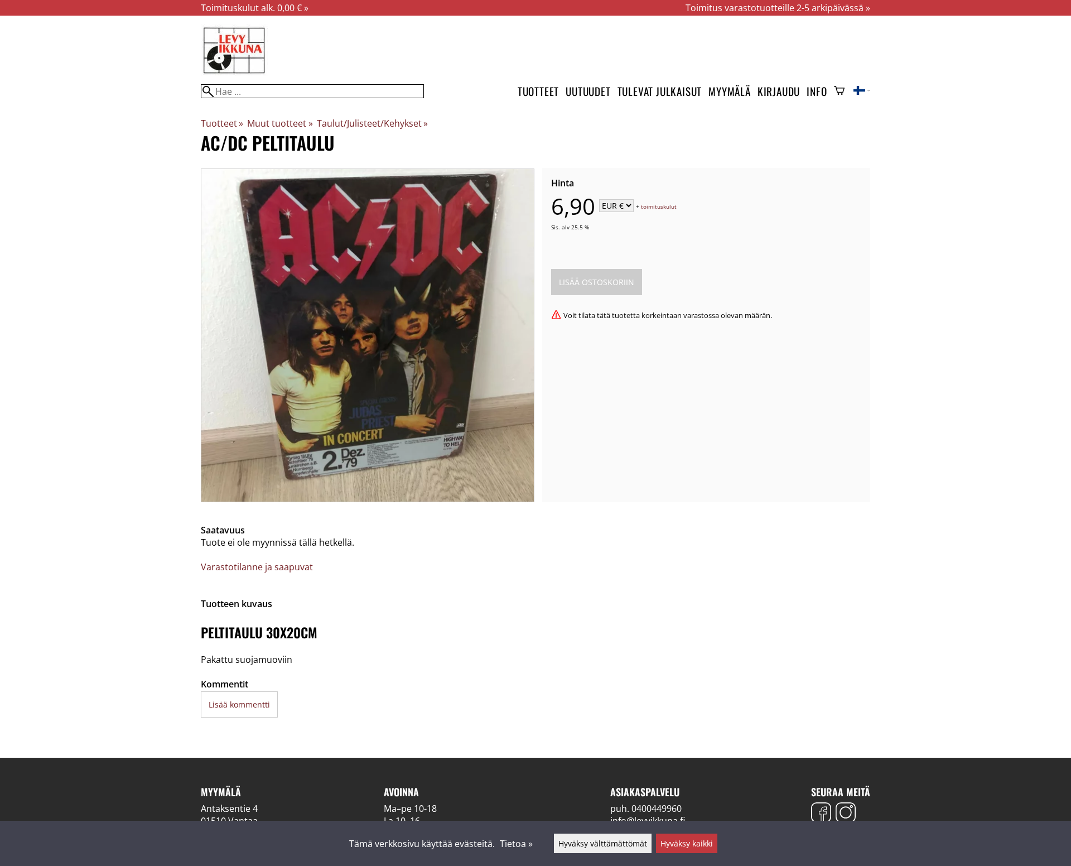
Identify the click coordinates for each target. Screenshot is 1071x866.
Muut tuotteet (279, 123)
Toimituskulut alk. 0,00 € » (254, 8)
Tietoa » (516, 844)
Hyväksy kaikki (686, 843)
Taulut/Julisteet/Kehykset (372, 123)
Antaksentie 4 (229, 808)
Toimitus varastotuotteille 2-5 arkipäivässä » (778, 8)
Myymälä (729, 91)
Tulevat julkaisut (659, 91)
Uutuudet (588, 91)
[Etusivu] (234, 72)
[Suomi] (861, 91)
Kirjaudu (779, 91)
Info (817, 91)
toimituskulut (659, 206)
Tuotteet (538, 91)
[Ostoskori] (839, 91)
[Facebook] (821, 813)
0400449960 (656, 808)
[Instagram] (846, 813)
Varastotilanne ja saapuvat (257, 567)
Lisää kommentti (239, 704)
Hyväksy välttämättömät (602, 843)
